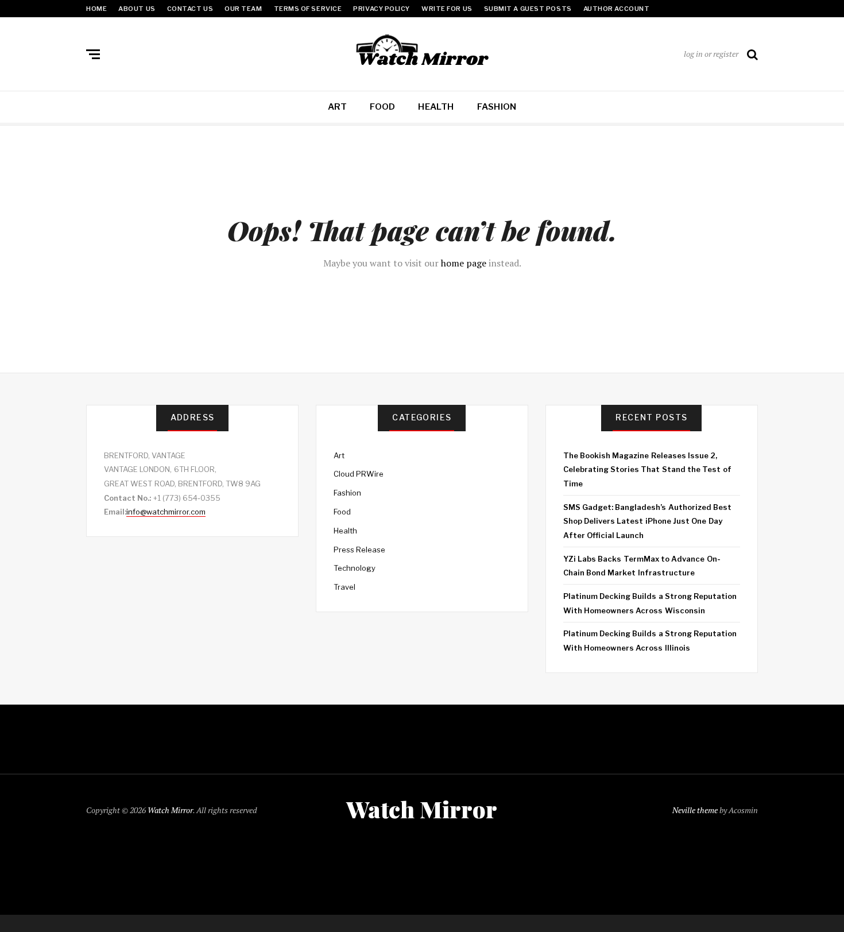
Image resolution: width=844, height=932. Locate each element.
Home (96, 9)
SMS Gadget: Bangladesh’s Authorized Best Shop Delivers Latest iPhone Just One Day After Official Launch (647, 521)
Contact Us (190, 9)
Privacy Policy (381, 9)
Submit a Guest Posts (528, 9)
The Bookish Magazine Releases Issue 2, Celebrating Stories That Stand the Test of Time (647, 469)
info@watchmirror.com (166, 511)
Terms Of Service (308, 9)
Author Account (616, 9)
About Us (136, 9)
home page (463, 263)
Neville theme (695, 810)
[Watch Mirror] (422, 51)
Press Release (359, 549)
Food (382, 107)
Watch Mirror (170, 810)
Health (436, 107)
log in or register (711, 53)
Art (337, 107)
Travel (344, 586)
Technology (354, 568)
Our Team (243, 9)
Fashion (497, 107)
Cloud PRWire (359, 473)
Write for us (447, 9)
